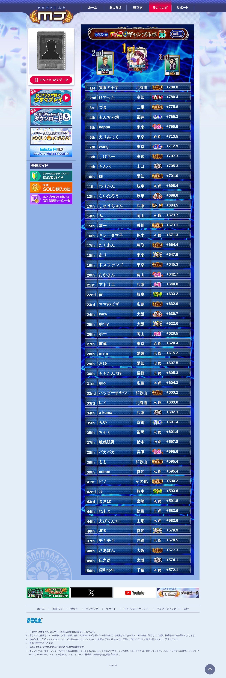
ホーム (92, 6)
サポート (183, 6)
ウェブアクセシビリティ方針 (173, 609)
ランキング (160, 6)
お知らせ (58, 609)
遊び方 (138, 6)
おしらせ (115, 6)
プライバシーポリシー (136, 609)
